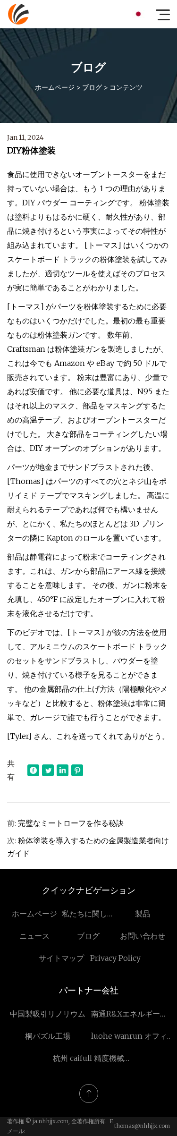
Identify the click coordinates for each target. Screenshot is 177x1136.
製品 (142, 913)
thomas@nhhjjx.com (142, 1125)
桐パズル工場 (47, 1036)
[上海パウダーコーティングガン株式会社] (18, 14)
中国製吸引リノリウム (47, 1013)
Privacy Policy (115, 958)
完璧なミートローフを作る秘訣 (71, 823)
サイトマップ (61, 958)
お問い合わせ (142, 936)
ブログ (92, 87)
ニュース (34, 936)
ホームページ (55, 87)
